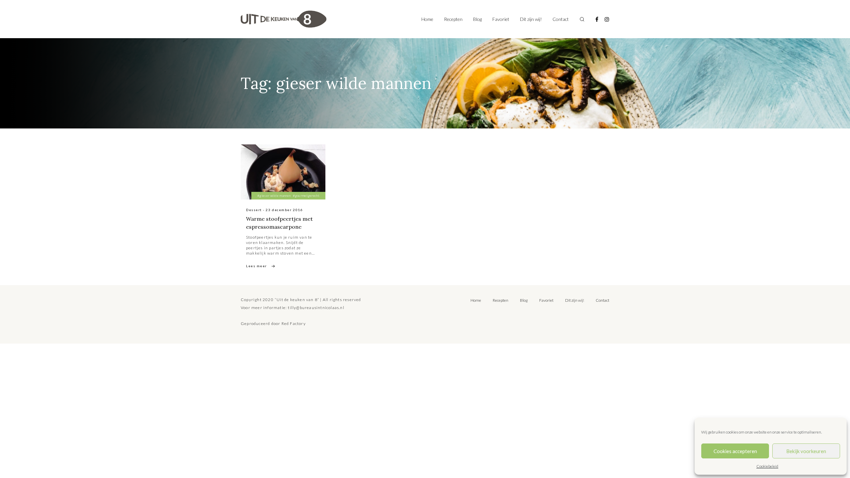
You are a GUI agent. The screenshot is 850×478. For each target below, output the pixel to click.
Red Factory (294, 323)
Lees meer (256, 266)
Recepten (453, 19)
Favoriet (500, 19)
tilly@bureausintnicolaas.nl (316, 307)
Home (427, 19)
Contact (560, 19)
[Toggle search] (582, 19)
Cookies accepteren (735, 451)
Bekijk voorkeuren (806, 451)
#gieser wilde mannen (274, 196)
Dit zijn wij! (531, 19)
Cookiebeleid (767, 466)
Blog (477, 19)
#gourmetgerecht (306, 196)
